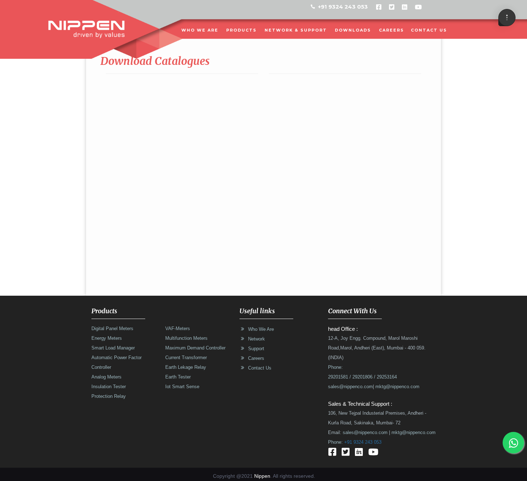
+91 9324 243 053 (343, 6)
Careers (391, 30)
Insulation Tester (108, 386)
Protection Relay (108, 396)
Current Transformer (186, 357)
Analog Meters (106, 377)
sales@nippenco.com (350, 386)
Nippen (262, 476)
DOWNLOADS (353, 30)
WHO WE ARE (199, 30)
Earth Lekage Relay (185, 367)
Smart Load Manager (113, 348)
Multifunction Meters (186, 338)
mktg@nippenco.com (396, 386)
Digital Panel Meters (112, 328)
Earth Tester (178, 377)
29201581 (338, 377)
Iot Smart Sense (182, 386)
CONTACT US (429, 30)
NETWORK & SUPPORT (296, 30)
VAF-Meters (177, 328)
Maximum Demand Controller (195, 348)
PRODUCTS (241, 30)
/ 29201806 (360, 377)
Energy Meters (106, 338)
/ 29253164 (384, 377)
